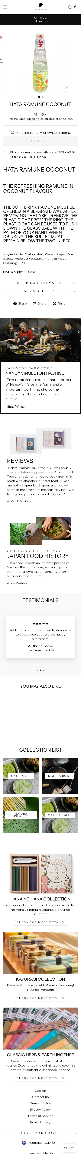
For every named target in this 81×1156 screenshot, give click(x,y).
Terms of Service (40, 1116)
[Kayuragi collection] (40, 953)
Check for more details (40, 922)
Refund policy (40, 1122)
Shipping (33, 118)
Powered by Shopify (40, 1152)
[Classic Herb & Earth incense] (40, 1029)
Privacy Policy (40, 1109)
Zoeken (40, 1090)
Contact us (40, 1097)
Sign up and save (39, 1133)
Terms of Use (40, 1103)
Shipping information (40, 282)
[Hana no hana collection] (40, 872)
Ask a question (40, 291)
